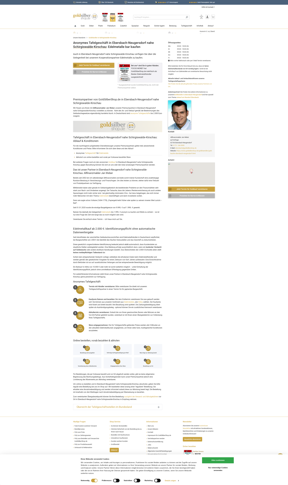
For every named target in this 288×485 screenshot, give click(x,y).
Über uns (151, 426)
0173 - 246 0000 (178, 145)
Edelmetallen (129, 302)
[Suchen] (186, 17)
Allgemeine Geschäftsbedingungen (160, 451)
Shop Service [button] (115, 422)
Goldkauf (112, 162)
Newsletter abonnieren (192, 439)
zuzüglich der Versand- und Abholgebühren (141, 397)
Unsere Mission (153, 429)
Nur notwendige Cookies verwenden (218, 469)
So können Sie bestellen (119, 426)
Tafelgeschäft (90, 153)
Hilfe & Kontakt (208, 7)
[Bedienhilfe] (201, 17)
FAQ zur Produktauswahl (83, 444)
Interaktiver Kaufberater (119, 438)
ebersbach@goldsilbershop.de (185, 148)
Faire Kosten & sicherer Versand (85, 426)
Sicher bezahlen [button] (189, 446)
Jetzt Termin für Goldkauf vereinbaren (94, 65)
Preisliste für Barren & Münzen (94, 72)
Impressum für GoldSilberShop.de (159, 435)
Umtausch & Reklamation (83, 447)
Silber (140, 302)
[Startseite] (75, 26)
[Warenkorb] (213, 17)
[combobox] (158, 17)
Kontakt (150, 432)
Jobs (149, 445)
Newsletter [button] (187, 422)
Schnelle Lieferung (81, 2)
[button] (191, 171)
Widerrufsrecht (153, 448)
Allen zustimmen (218, 460)
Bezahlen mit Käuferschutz (136, 2)
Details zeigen (170, 481)
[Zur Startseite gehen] (85, 17)
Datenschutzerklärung (155, 442)
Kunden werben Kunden (119, 441)
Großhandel (115, 444)
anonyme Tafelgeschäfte (140, 113)
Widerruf (114, 450)
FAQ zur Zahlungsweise (82, 435)
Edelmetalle (103, 153)
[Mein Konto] (207, 17)
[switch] (116, 480)
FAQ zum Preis (79, 432)
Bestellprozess (79, 429)
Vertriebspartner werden (156, 438)
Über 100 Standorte (107, 2)
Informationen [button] (152, 422)
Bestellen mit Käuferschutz (120, 435)
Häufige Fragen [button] (79, 422)
